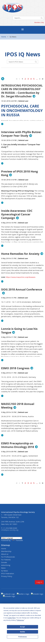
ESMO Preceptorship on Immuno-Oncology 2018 (17, 445)
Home (3, 36)
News (3, 568)
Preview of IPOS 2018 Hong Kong (19, 173)
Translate (19, 540)
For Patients (6, 559)
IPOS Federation (7, 573)
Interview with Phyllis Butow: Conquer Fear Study (21, 133)
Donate (4, 562)
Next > (40, 79)
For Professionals (8, 557)
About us (4, 554)
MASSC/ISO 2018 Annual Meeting (17, 405)
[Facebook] (9, 594)
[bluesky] (9, 596)
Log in (39, 582)
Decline (22, 632)
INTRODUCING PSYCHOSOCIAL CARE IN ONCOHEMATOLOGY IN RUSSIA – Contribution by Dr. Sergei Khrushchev (22, 91)
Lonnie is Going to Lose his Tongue (19, 330)
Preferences (22, 637)
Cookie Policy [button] (11, 618)
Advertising (5, 565)
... (37, 79)
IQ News (4, 571)
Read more (2, 124)
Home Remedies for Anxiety (20, 254)
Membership (6, 551)
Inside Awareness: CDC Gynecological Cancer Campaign (16, 214)
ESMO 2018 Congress (15, 368)
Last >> (43, 79)
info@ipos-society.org (9, 530)
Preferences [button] (20, 620)
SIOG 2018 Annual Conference (21, 289)
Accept (22, 627)
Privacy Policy (6, 576)
